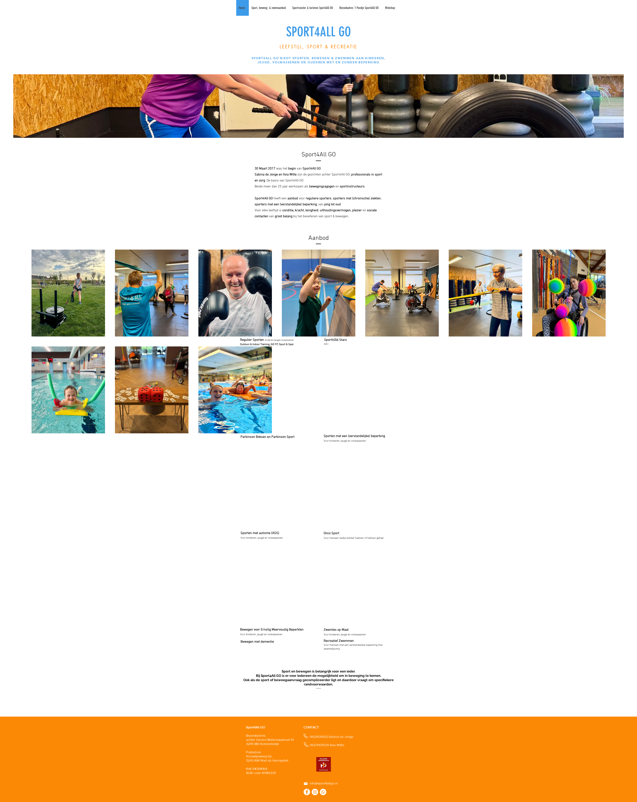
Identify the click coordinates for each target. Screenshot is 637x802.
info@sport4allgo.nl (324, 783)
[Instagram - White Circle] (315, 792)
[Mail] (306, 783)
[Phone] (306, 736)
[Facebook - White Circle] (307, 792)
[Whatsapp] (323, 792)
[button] (269, 8)
